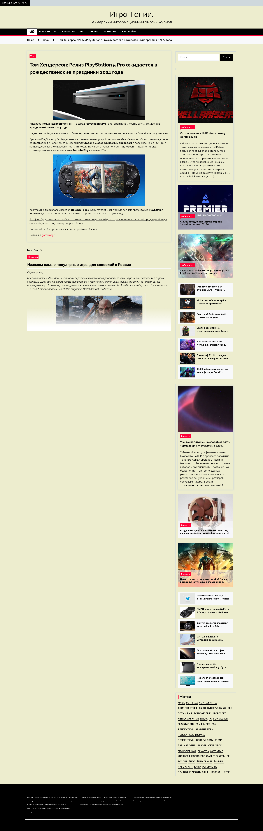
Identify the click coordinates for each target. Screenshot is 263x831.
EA (188, 713)
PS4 (198, 724)
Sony (210, 740)
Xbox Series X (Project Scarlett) (198, 756)
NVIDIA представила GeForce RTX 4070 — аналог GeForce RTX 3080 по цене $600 (213, 611)
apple (181, 703)
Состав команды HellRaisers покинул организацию (203, 135)
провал (216, 772)
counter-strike (188, 708)
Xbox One (203, 751)
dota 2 (182, 713)
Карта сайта (129, 31)
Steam (218, 740)
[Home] (32, 32)
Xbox (83, 31)
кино (197, 767)
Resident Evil (186, 729)
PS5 (214, 724)
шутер (226, 772)
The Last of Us (186, 745)
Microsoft (219, 713)
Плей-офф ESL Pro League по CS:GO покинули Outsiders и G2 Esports (213, 357)
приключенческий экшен (194, 772)
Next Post (33, 250)
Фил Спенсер (204, 761)
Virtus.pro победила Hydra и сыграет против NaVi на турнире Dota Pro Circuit (212, 302)
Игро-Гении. (131, 14)
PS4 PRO (205, 724)
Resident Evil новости (192, 740)
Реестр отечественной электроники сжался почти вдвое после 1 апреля (212, 680)
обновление (209, 767)
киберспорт (185, 767)
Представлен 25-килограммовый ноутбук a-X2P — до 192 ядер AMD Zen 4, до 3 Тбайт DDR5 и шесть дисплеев (212, 666)
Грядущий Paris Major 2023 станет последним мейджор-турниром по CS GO (211, 316)
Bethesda (192, 703)
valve (211, 745)
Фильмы (219, 761)
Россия (182, 761)
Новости (44, 31)
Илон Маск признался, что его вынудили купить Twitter (213, 597)
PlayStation (68, 31)
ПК (228, 756)
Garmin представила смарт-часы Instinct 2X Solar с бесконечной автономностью (213, 625)
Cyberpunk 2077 (216, 708)
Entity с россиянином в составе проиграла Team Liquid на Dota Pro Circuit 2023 (212, 330)
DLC (230, 708)
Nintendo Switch (188, 719)
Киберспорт (111, 31)
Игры (222, 756)
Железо (94, 31)
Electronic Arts (201, 713)
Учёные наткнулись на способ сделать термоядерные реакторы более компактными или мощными (205, 444)
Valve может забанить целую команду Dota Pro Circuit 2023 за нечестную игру (204, 271)
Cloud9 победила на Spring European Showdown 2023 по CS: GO (201, 223)
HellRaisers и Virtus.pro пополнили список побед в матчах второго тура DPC (212, 343)
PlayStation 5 (186, 724)
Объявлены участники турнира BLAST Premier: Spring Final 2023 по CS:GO (211, 288)
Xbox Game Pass (187, 751)
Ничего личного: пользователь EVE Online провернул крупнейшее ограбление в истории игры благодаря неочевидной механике (203, 580)
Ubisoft (201, 745)
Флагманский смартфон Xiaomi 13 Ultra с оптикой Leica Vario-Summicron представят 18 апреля (211, 652)
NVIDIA (203, 719)
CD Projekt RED (208, 703)
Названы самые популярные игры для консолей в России (79, 264)
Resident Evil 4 (204, 729)
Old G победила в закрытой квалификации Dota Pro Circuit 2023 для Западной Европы (212, 371)
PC (55, 31)
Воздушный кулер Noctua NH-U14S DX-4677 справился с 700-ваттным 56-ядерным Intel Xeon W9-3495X (204, 532)
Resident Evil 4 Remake (191, 735)
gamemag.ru (49, 235)
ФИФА (191, 761)
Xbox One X (216, 751)
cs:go (202, 708)
